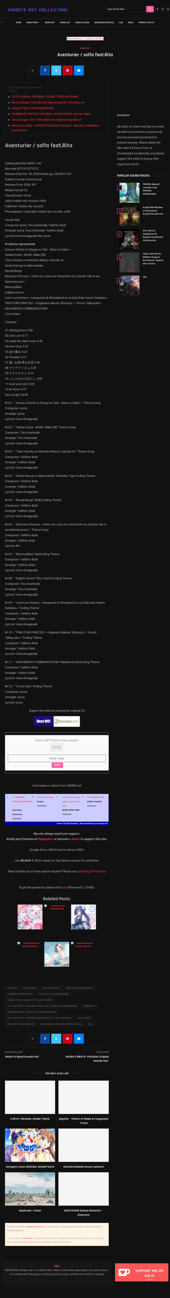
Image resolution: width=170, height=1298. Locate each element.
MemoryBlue (90, 1006)
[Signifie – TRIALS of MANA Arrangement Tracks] (83, 1097)
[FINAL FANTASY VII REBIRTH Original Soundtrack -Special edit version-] (129, 262)
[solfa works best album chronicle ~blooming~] (83, 920)
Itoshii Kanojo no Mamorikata (79, 988)
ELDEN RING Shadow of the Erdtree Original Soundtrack (153, 210)
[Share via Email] (79, 70)
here (64, 887)
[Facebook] (157, 9)
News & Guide (82, 22)
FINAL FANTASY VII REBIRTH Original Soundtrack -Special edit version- (153, 258)
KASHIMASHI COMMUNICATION (20, 994)
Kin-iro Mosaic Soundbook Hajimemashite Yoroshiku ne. (48, 102)
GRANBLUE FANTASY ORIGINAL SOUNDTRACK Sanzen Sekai (51, 114)
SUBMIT (57, 765)
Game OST (50, 22)
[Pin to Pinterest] (68, 70)
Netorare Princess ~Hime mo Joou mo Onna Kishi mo (31, 1012)
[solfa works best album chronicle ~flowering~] (30, 957)
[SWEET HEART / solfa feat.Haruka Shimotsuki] (30, 920)
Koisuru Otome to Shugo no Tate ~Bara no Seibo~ (30, 1000)
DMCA (130, 22)
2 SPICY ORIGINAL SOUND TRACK (30, 1119)
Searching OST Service (91, 871)
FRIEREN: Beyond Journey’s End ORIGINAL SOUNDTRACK (151, 189)
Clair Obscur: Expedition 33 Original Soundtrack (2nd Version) (153, 235)
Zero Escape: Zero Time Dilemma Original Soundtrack (46, 119)
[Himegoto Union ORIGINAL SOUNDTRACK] (30, 1145)
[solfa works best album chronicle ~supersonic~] (83, 957)
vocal (90, 1024)
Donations (32, 22)
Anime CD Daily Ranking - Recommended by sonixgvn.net (82, 823)
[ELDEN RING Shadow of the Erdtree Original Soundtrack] (129, 216)
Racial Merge (84, 1018)
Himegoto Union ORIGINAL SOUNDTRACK (30, 1167)
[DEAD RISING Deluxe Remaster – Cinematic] (83, 1189)
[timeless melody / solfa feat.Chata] (56, 957)
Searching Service (104, 22)
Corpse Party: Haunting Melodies (33, 108)
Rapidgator (45, 839)
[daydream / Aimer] (30, 1189)
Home (18, 22)
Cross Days (12, 988)
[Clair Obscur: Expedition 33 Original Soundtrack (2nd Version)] (129, 239)
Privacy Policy (146, 22)
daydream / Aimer (30, 1210)
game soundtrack (51, 988)
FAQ (121, 22)
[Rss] (168, 9)
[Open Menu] (1, 22)
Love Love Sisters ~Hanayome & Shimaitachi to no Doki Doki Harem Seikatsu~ (43, 1006)
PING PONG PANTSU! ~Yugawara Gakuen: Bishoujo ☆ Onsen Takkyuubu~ (39, 1018)
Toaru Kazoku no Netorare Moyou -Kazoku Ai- (61, 1024)
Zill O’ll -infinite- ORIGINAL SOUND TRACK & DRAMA (44, 96)
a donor (74, 839)
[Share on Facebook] (45, 70)
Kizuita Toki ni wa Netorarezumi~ (53, 994)
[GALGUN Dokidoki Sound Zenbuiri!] (83, 1145)
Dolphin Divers (30, 988)
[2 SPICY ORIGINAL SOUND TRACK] (30, 1097)
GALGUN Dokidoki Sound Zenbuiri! (83, 1167)
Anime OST (65, 22)
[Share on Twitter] (56, 70)
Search (150, 9)
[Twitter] (163, 9)
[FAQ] (129, 285)
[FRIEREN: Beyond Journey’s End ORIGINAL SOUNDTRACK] (129, 193)
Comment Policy (34, 1226)
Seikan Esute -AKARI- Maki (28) (20, 1024)
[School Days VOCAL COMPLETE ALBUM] (56, 920)
